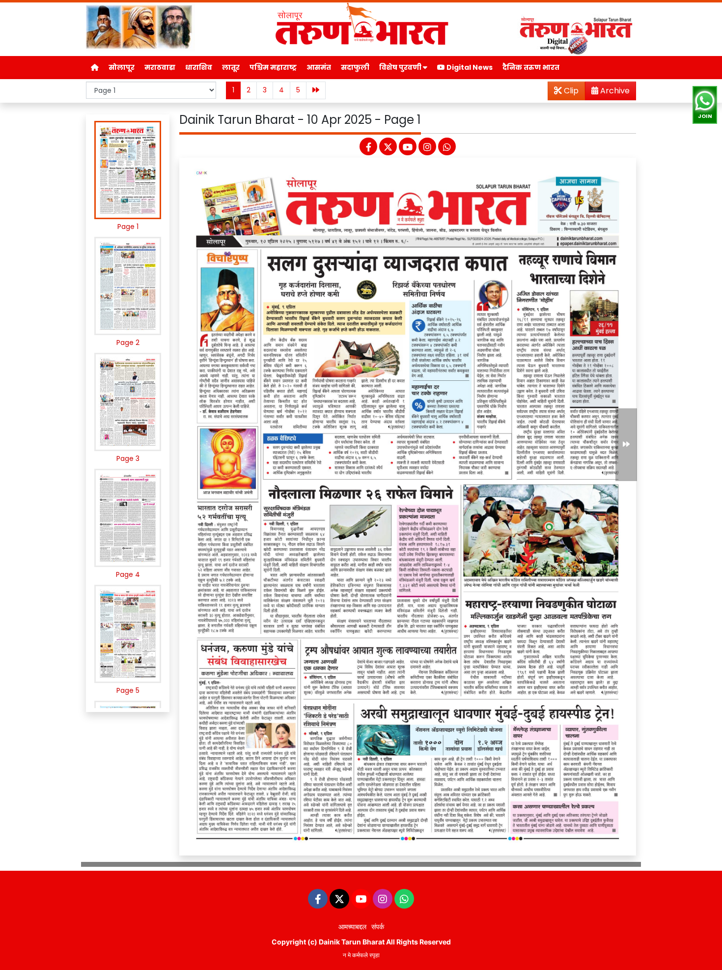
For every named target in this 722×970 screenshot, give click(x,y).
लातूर (231, 67)
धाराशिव (198, 67)
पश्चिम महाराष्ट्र (273, 67)
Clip (570, 90)
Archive (614, 90)
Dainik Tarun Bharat (352, 942)
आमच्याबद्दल (352, 926)
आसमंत (318, 67)
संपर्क (377, 926)
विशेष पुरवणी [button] (401, 67)
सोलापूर (122, 67)
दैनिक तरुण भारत (530, 67)
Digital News (469, 67)
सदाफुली (355, 67)
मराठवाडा (159, 67)
